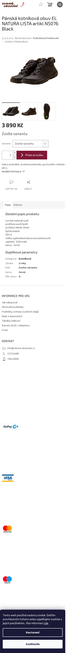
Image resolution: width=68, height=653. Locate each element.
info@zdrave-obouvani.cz (21, 348)
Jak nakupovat (10, 302)
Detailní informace (11, 171)
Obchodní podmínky (13, 307)
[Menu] (59, 4)
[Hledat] (40, 4)
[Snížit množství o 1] (15, 157)
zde (46, 623)
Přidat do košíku (34, 155)
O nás (5, 330)
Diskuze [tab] (18, 205)
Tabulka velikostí (11, 321)
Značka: (16, 42)
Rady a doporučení (12, 316)
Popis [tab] (8, 205)
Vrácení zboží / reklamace (16, 325)
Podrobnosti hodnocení (46, 38)
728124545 (13, 359)
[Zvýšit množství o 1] (15, 153)
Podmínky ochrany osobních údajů (20, 312)
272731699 (13, 354)
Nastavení (32, 632)
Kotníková (25, 259)
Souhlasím (33, 644)
